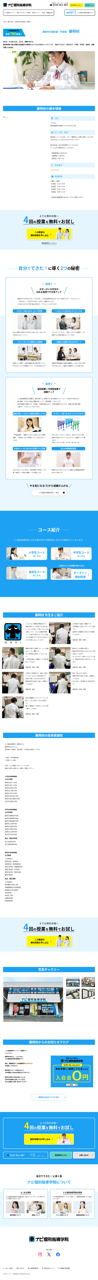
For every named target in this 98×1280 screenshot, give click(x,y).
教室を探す (11, 21)
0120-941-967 (54, 170)
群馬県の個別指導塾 (20, 21)
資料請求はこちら (48, 243)
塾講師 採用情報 (65, 1268)
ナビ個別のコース (9, 12)
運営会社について (49, 1268)
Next (61, 1000)
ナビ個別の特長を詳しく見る (49, 492)
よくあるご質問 (7, 1268)
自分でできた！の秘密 (23, 12)
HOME (4, 21)
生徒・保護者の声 (47, 12)
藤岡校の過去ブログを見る (49, 1097)
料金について (36, 12)
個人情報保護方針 (33, 1268)
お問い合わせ (84, 1155)
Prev (4, 1000)
